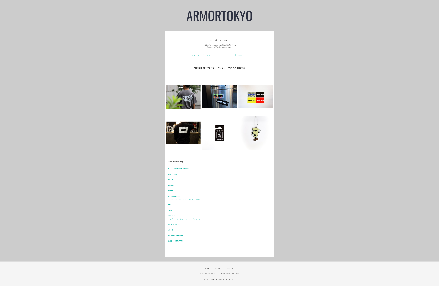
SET (169, 205)
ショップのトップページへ (201, 55)
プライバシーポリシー (207, 274)
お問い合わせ (238, 55)
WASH (170, 179)
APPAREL (172, 216)
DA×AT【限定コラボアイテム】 (179, 168)
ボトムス (180, 219)
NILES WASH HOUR (175, 235)
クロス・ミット (180, 199)
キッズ (188, 219)
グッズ (191, 199)
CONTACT (230, 268)
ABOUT (218, 268)
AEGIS (170, 230)
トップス (171, 219)
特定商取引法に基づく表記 (230, 274)
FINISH (170, 190)
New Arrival (172, 174)
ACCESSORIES (174, 196)
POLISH (171, 185)
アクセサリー (197, 219)
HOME (207, 268)
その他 (198, 199)
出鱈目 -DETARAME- (176, 241)
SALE (170, 210)
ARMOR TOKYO (174, 224)
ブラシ (170, 199)
